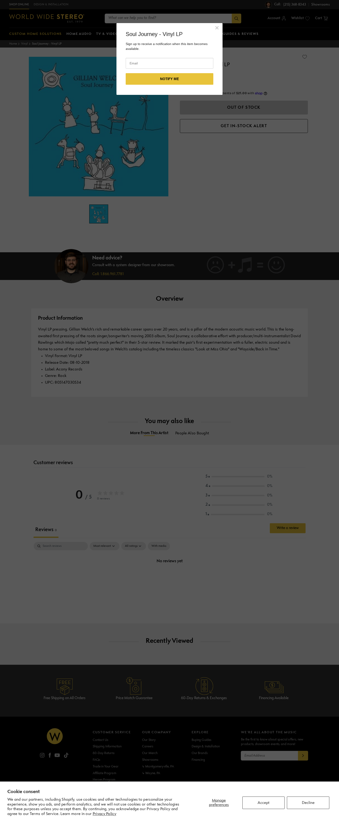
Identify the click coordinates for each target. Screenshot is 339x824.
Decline (308, 803)
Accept (263, 803)
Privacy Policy (104, 814)
